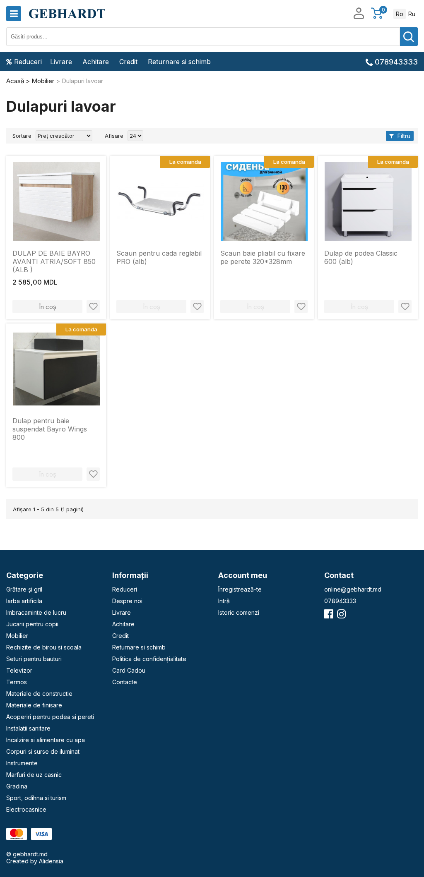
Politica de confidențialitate (149, 658)
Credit (128, 62)
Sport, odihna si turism (36, 797)
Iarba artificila (24, 600)
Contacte (124, 681)
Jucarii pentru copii (32, 624)
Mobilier (17, 635)
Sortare (21, 135)
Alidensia (51, 861)
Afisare (114, 135)
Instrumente (22, 763)
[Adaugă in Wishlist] (93, 306)
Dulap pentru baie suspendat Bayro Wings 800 (49, 429)
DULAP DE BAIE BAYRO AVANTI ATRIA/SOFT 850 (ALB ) (54, 261)
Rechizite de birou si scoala (44, 647)
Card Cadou (128, 670)
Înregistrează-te (240, 589)
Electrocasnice (26, 809)
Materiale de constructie (39, 693)
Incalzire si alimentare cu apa (45, 739)
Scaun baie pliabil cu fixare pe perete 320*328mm (262, 257)
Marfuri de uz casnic (34, 774)
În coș (47, 307)
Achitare (95, 62)
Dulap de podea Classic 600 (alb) (361, 257)
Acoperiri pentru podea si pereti (50, 716)
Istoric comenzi (238, 612)
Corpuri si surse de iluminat (43, 751)
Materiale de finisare (34, 705)
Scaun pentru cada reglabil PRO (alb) (159, 257)
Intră (224, 600)
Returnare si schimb (179, 62)
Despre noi (127, 600)
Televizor (19, 670)
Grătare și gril (24, 589)
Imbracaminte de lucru (36, 612)
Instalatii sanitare (28, 728)
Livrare (61, 62)
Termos (16, 681)
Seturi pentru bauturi (34, 658)
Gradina (16, 786)
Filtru (403, 135)
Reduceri (28, 62)
